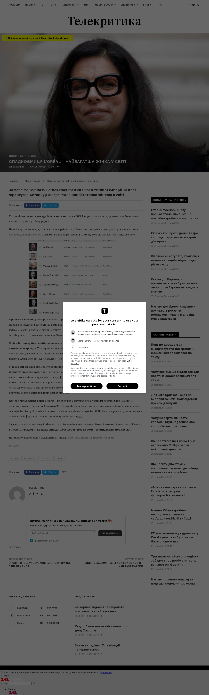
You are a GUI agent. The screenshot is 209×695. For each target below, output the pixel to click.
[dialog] (104, 347)
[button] (104, 347)
